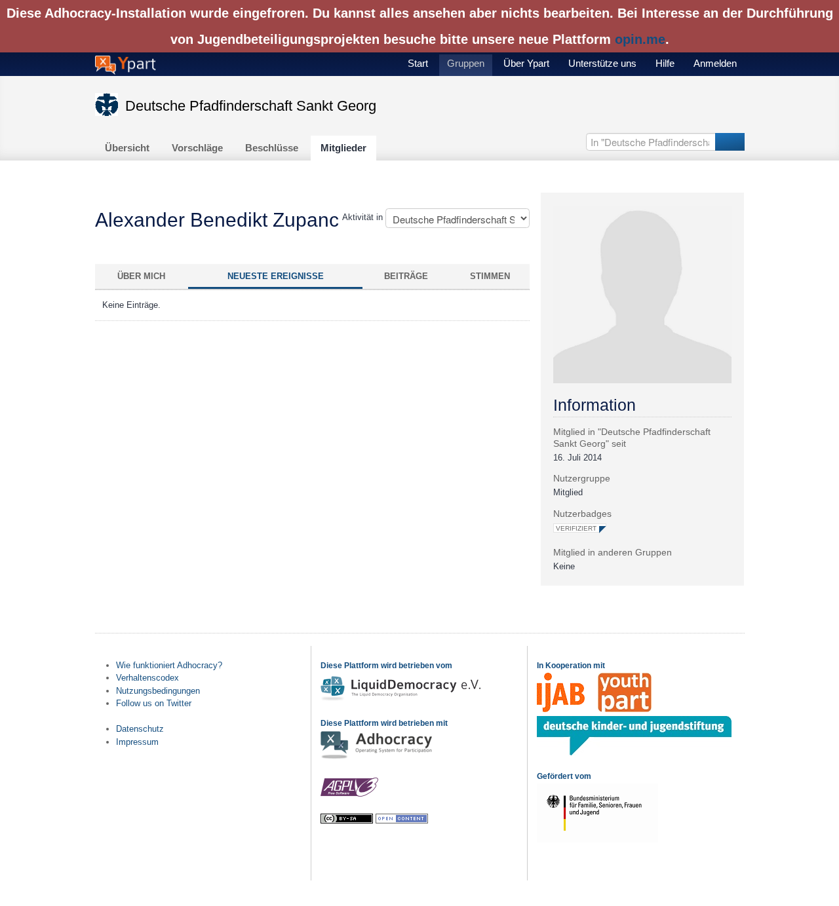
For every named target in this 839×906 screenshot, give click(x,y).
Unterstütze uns (602, 63)
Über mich (141, 276)
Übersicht (127, 147)
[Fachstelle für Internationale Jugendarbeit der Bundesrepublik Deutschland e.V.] (561, 709)
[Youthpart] (625, 709)
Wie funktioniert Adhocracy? (169, 665)
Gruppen (465, 63)
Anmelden (715, 63)
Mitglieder (343, 147)
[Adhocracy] (376, 758)
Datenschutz (140, 729)
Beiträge (406, 276)
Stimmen (490, 276)
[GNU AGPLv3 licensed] (349, 794)
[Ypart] (126, 63)
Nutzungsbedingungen (158, 691)
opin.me (640, 39)
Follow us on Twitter (153, 703)
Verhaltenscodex (147, 678)
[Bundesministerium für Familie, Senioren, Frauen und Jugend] (597, 839)
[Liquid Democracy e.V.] (402, 699)
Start (418, 63)
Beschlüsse (271, 147)
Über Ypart (526, 63)
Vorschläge (197, 147)
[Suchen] (730, 142)
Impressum (137, 742)
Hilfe (664, 63)
